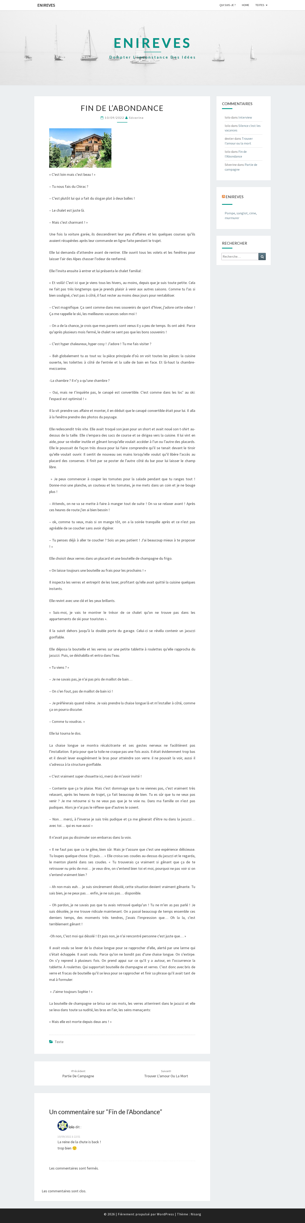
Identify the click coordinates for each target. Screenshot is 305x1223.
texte (59, 1041)
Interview (245, 117)
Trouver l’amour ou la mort (166, 1074)
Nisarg (196, 1214)
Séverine (136, 117)
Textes (259, 5)
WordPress (165, 1214)
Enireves (46, 5)
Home (245, 5)
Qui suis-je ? (228, 5)
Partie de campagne (78, 1074)
